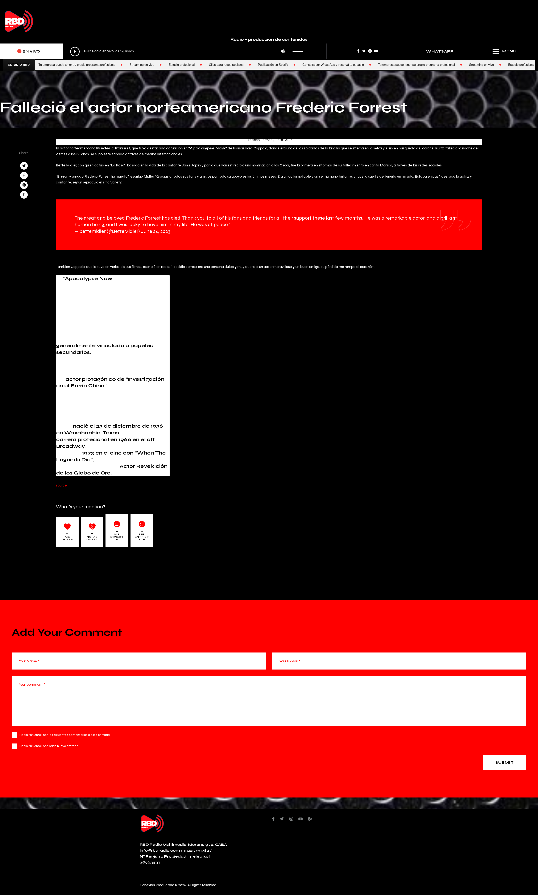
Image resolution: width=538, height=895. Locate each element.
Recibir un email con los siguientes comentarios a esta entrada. (65, 735)
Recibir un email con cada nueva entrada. (49, 746)
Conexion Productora (157, 885)
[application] (187, 51)
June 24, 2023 (155, 231)
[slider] (299, 50)
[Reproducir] (75, 51)
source (61, 485)
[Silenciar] (283, 51)
